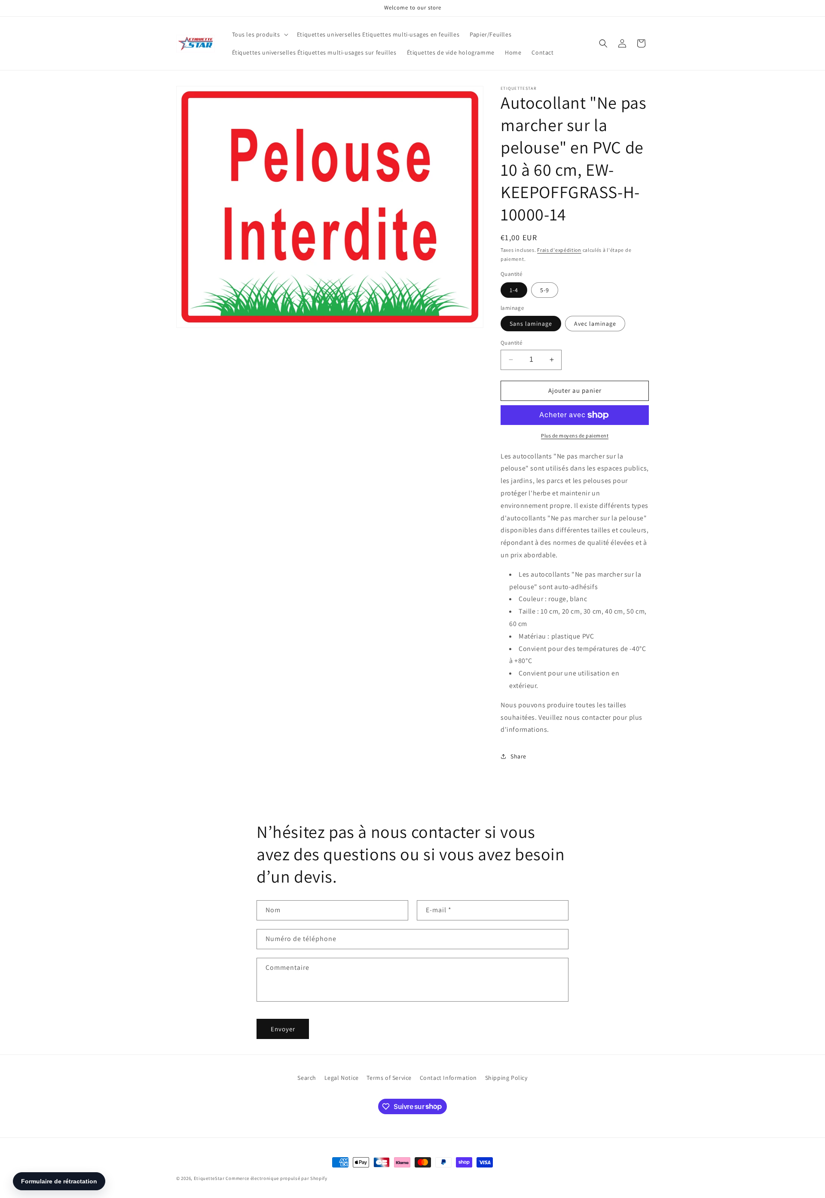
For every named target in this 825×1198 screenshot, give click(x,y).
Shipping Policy (506, 1078)
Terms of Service (389, 1078)
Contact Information (448, 1078)
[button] (259, 34)
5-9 (544, 290)
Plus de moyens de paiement (574, 435)
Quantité (511, 342)
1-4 (514, 290)
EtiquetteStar (209, 1178)
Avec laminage (595, 323)
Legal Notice (341, 1078)
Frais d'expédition (559, 250)
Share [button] (518, 756)
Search (306, 1078)
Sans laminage (531, 323)
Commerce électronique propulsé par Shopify (276, 1178)
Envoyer (283, 1029)
